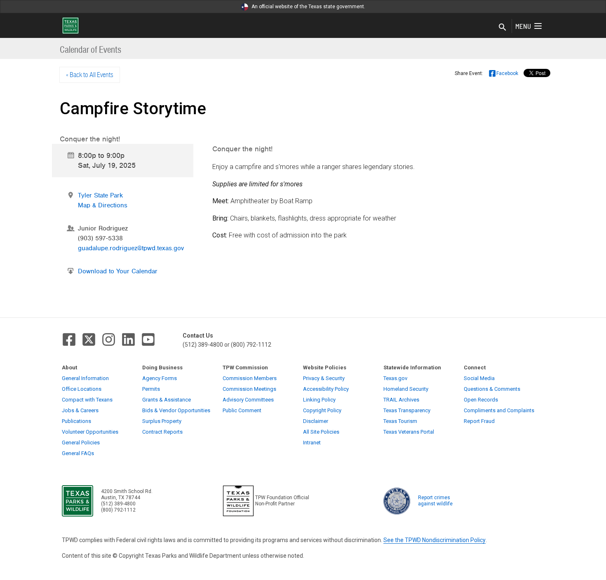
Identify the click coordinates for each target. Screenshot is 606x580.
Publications (76, 421)
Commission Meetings (249, 389)
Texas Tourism (400, 421)
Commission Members (250, 378)
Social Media (479, 378)
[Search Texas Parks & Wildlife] (502, 27)
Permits (151, 389)
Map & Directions (102, 205)
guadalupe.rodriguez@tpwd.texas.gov (131, 248)
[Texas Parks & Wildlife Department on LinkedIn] (128, 339)
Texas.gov (395, 378)
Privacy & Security (324, 378)
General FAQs (78, 453)
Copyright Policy (322, 410)
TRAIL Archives (401, 400)
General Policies (81, 442)
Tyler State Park (100, 195)
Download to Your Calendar (117, 271)
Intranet (312, 442)
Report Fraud (479, 421)
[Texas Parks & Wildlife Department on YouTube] (148, 339)
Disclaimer (315, 421)
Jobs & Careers (80, 410)
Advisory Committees (248, 400)
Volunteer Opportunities (90, 432)
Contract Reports (162, 432)
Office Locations (81, 389)
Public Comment (242, 410)
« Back (89, 74)
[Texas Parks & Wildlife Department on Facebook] (69, 339)
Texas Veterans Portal (408, 432)
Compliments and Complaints (499, 410)
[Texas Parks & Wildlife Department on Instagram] (108, 339)
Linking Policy (319, 400)
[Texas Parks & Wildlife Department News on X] (89, 339)
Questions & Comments (492, 389)
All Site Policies (321, 432)
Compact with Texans (87, 400)
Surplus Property (161, 421)
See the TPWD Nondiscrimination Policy (434, 540)
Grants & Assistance (166, 400)
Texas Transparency (406, 410)
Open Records (481, 400)
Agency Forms (159, 378)
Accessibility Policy (326, 389)
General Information (85, 378)
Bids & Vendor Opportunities (176, 410)
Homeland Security (405, 389)
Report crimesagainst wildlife (435, 501)
